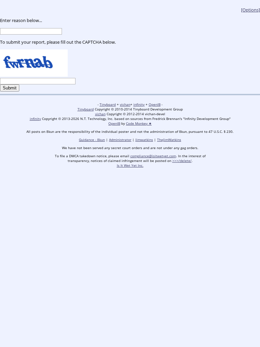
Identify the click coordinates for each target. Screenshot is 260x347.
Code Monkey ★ (139, 123)
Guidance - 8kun (92, 139)
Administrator (120, 139)
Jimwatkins (144, 139)
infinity (139, 104)
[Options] (250, 10)
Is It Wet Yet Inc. (130, 165)
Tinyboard (108, 104)
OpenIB (154, 104)
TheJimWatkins (169, 139)
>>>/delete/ (182, 160)
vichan (125, 104)
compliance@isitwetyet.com (153, 156)
